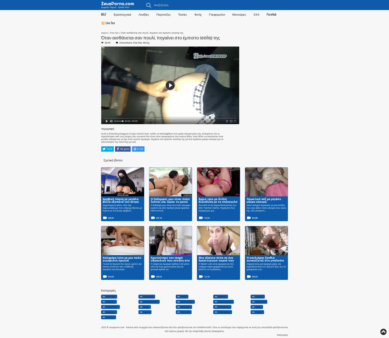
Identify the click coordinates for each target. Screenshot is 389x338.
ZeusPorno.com (117, 3)
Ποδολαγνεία (224, 301)
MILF (103, 14)
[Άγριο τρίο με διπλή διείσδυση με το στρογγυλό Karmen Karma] (218, 181)
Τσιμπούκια (111, 306)
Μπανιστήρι (186, 301)
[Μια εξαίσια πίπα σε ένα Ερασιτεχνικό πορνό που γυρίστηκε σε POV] (218, 240)
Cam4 (146, 312)
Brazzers (110, 312)
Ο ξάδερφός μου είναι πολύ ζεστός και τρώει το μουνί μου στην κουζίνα (170, 201)
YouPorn (110, 301)
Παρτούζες (163, 14)
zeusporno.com (116, 327)
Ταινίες (182, 14)
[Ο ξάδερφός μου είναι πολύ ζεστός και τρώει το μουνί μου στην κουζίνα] (170, 181)
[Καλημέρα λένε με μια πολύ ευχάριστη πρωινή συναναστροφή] (122, 240)
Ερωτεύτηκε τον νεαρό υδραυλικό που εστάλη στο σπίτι (170, 260)
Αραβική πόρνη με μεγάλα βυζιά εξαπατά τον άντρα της (121, 201)
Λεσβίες (144, 14)
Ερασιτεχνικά (122, 14)
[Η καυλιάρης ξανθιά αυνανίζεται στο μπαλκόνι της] (266, 240)
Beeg (258, 306)
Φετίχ (198, 14)
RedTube (110, 296)
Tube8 (258, 312)
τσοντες (110, 317)
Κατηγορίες (282, 334)
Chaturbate (125, 42)
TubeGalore (224, 312)
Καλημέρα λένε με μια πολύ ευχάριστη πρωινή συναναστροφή (122, 260)
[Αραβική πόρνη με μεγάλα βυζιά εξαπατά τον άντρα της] (122, 181)
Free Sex (114, 32)
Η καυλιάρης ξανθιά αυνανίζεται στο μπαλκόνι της (265, 260)
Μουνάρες (239, 14)
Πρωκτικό (260, 301)
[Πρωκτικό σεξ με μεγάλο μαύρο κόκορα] (266, 181)
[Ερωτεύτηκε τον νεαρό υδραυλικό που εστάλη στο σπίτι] (170, 240)
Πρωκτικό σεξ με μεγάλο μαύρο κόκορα (264, 200)
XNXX (183, 296)
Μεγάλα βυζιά (150, 301)
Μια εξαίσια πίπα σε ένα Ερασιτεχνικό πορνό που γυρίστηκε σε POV (216, 260)
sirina (145, 306)
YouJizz (258, 296)
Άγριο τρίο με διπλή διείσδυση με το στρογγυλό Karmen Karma (218, 201)
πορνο (104, 32)
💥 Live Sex (108, 23)
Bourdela (185, 306)
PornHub (271, 14)
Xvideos (222, 296)
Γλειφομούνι (217, 14)
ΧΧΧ (256, 14)
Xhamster (148, 296)
